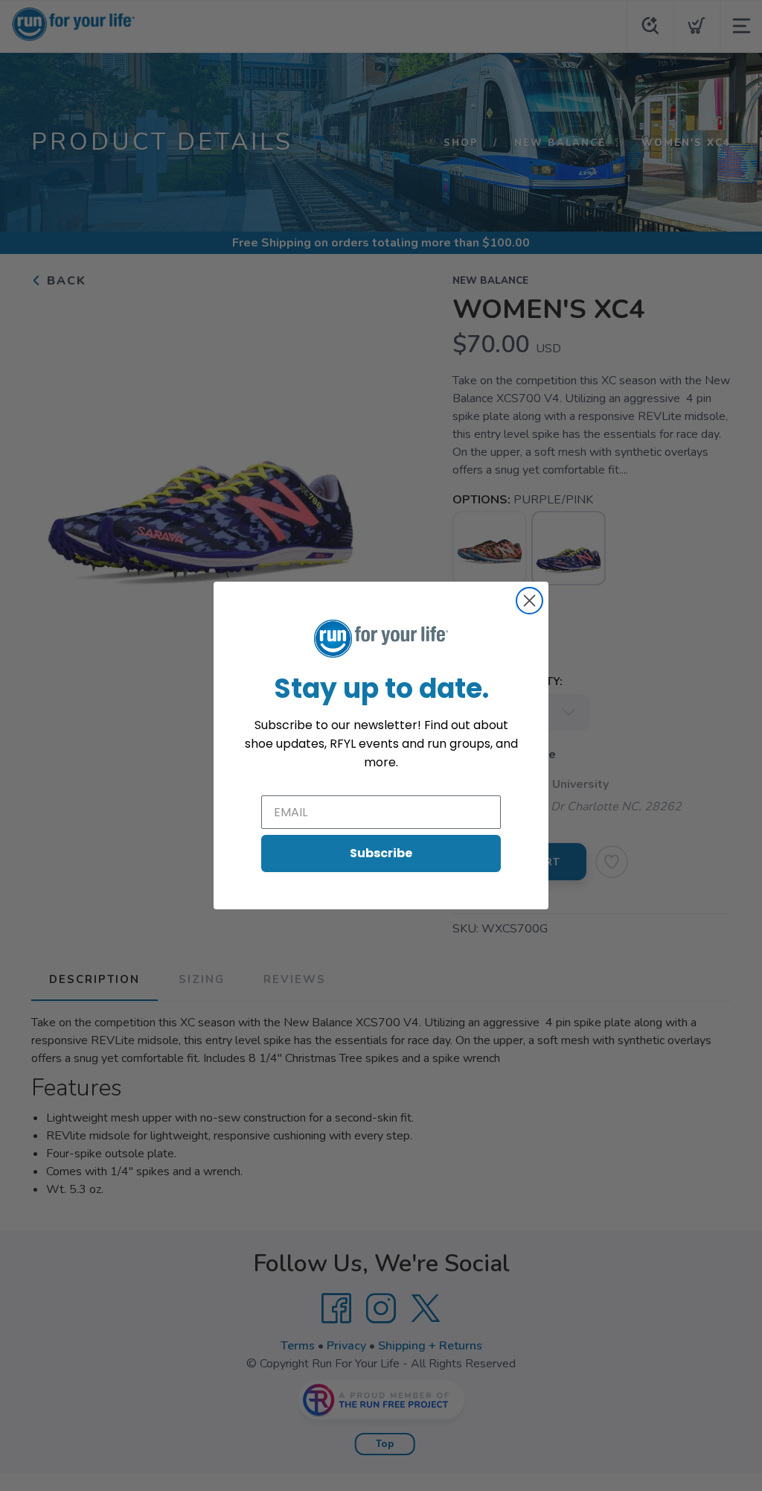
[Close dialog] (529, 601)
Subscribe (381, 853)
